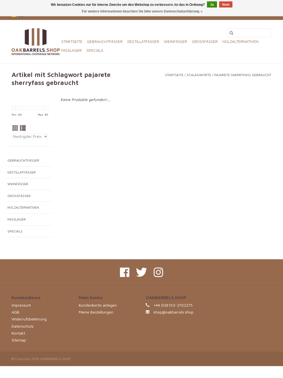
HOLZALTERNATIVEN (240, 41)
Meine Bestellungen (96, 312)
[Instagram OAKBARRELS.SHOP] (158, 272)
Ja (212, 5)
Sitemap (19, 340)
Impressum (21, 305)
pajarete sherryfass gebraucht (242, 75)
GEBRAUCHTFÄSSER (105, 41)
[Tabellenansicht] (15, 128)
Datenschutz (23, 326)
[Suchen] (231, 33)
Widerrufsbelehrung (29, 319)
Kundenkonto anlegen (98, 305)
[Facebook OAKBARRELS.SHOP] (124, 272)
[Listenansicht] (23, 128)
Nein (225, 5)
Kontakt (18, 333)
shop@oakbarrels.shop (173, 312)
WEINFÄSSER (175, 41)
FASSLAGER (71, 50)
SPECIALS (95, 50)
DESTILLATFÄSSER (143, 41)
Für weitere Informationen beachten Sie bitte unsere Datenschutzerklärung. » (142, 11)
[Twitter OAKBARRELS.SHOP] (141, 272)
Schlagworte (199, 75)
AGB (15, 312)
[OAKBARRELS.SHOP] (36, 41)
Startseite (71, 41)
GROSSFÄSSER (205, 41)
